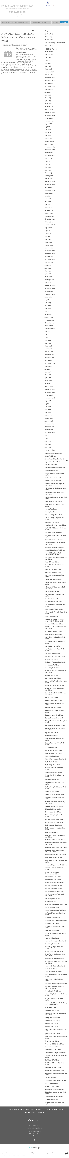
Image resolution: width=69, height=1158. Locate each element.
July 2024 (48, 127)
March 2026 (48, 69)
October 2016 (49, 395)
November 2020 (50, 253)
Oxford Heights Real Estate (53, 857)
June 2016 (48, 406)
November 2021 (50, 219)
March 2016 (48, 415)
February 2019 (49, 314)
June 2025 (48, 95)
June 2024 (48, 129)
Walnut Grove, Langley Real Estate (55, 1052)
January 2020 (49, 282)
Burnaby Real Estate (51, 509)
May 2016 (48, 409)
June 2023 (48, 164)
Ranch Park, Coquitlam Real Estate (55, 910)
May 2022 (48, 202)
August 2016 (48, 401)
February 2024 (49, 141)
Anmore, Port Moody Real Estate (55, 467)
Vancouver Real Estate (52, 1041)
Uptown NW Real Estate (52, 1034)
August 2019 (48, 297)
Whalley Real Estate (51, 1077)
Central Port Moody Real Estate (54, 547)
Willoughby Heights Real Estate (54, 1089)
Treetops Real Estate (51, 1023)
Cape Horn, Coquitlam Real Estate (55, 525)
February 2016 (49, 418)
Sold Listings (49, 45)
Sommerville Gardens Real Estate (55, 966)
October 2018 (49, 326)
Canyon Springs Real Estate (53, 515)
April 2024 (48, 135)
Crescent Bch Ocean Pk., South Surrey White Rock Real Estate (54, 620)
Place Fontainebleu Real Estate (54, 882)
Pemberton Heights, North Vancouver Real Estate (53, 873)
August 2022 (49, 193)
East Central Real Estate (52, 646)
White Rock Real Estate (52, 1083)
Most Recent (49, 52)
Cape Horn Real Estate (52, 522)
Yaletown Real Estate (51, 1099)
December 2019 (50, 285)
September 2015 (50, 432)
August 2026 (49, 54)
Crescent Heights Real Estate (54, 624)
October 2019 (49, 291)
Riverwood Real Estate (52, 923)
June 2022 (48, 199)
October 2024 (49, 118)
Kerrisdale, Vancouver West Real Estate (16, 45)
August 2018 (48, 331)
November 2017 (50, 357)
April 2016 (48, 412)
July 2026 (48, 57)
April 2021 (48, 239)
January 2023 (49, 178)
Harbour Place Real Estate (53, 707)
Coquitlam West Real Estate (53, 602)
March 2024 (48, 138)
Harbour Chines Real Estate (53, 700)
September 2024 (50, 121)
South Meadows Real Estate (53, 972)
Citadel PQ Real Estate (52, 562)
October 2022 (49, 187)
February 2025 (49, 106)
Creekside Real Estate (51, 616)
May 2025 (48, 98)
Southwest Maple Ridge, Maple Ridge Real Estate (54, 987)
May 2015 (48, 444)
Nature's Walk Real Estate (53, 809)
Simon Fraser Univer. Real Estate (54, 958)
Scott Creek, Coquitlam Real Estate (55, 941)
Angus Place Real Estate (52, 462)
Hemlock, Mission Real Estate (54, 715)
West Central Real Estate (52, 1060)
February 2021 (49, 245)
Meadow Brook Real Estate (53, 772)
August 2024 (49, 124)
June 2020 (48, 268)
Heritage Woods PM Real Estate (55, 725)
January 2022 (49, 213)
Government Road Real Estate (54, 685)
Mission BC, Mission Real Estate (54, 794)
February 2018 (49, 349)
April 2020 (48, 274)
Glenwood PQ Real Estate (53, 678)
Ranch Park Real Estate (52, 907)
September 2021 (50, 225)
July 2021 (47, 230)
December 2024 (50, 112)
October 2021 (49, 222)
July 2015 (47, 438)
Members (41, 1112)
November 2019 (50, 288)
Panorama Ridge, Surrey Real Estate (56, 865)
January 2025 (49, 109)
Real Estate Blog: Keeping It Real (55, 42)
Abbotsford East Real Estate (53, 453)
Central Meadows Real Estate (54, 540)
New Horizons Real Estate (53, 812)
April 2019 (48, 308)
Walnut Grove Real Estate (53, 1050)
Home (9, 1109)
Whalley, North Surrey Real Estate (55, 1080)
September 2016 (50, 398)
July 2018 (47, 334)
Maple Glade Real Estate (52, 762)
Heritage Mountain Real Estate (54, 718)
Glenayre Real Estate (51, 675)
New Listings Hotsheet (33, 1109)
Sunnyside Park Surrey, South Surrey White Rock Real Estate (56, 1003)
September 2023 (50, 155)
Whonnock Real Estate (52, 1086)
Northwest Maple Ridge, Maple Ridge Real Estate (54, 851)
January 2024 (49, 144)
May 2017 (48, 375)
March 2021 (48, 242)
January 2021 (49, 248)
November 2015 (50, 427)
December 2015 (49, 424)
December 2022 (50, 181)
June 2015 (48, 441)
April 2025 (48, 101)
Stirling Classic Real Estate (53, 991)
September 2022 (50, 190)
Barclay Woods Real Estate (53, 478)
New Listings (49, 37)
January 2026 (49, 75)
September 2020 (50, 259)
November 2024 (50, 115)
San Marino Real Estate (52, 931)
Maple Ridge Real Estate (52, 765)
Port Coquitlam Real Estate (53, 885)
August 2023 (49, 158)
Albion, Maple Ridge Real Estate (54, 459)
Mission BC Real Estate (52, 791)
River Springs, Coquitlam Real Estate (56, 920)
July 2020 (48, 265)
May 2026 (48, 63)
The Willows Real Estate (52, 1020)
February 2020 (49, 279)
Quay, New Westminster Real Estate (56, 904)
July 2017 (47, 369)
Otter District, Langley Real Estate (55, 854)
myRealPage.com (34, 1148)
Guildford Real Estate (51, 697)
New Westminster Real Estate (54, 819)
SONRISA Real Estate (51, 969)
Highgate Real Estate (51, 733)
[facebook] (17, 17)
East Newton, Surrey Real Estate (55, 656)
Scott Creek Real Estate (52, 938)
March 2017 (48, 380)
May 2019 (48, 305)
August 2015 (48, 435)
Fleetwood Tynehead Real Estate (55, 662)
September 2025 (50, 86)
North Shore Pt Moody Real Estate (55, 840)
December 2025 (50, 77)
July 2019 (47, 300)
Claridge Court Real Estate (53, 569)
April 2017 (48, 378)
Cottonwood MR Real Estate (54, 609)
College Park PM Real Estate (53, 579)
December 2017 (49, 354)
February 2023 (49, 176)
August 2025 (49, 89)
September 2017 (50, 363)
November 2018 (50, 323)
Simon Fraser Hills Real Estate (54, 951)
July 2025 (47, 92)
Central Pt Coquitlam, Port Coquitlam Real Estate (53, 553)
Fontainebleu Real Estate (52, 665)
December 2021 (49, 216)
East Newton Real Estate (52, 653)
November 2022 (50, 184)
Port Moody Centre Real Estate (54, 891)
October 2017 (49, 360)
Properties (18, 1109)
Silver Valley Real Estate (52, 944)
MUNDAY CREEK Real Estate (54, 806)
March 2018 (48, 346)
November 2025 (50, 80)
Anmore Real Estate (51, 465)
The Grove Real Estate (52, 1010)
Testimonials (30, 1112)
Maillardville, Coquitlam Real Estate (55, 759)
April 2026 (48, 66)
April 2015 (48, 447)
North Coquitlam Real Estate (53, 825)
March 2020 (48, 277)
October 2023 (49, 153)
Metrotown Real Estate (52, 779)
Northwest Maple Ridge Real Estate (56, 847)
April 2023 (48, 170)
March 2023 (48, 173)
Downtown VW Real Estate (53, 631)
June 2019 (48, 303)
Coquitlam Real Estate (52, 591)
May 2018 (48, 340)
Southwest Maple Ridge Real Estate (56, 983)
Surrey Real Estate (50, 1007)
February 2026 (49, 72)
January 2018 (49, 352)
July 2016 (47, 404)
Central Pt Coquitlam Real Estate (55, 550)
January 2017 (49, 386)
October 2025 (49, 83)
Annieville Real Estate (51, 470)
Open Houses (49, 40)
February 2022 (49, 210)
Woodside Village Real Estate (54, 1096)
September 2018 (50, 329)
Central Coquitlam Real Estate (54, 532)
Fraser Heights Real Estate (53, 668)
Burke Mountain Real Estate (53, 501)
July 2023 (47, 161)
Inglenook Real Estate (51, 735)
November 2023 (50, 150)
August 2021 (48, 228)
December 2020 (50, 251)
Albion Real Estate (50, 456)
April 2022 (48, 204)
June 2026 (48, 60)
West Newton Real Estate (53, 1067)
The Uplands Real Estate (52, 1017)
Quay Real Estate (50, 901)
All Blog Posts (49, 34)
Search (64, 22)
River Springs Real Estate (52, 917)
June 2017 (48, 372)
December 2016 (50, 389)
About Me (57, 1109)
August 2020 (49, 262)
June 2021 (48, 233)
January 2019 (49, 317)
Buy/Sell (48, 1109)
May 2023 (48, 167)
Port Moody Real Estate (52, 898)
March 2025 (48, 103)
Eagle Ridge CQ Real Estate (53, 634)
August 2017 (48, 366)
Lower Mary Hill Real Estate (53, 753)
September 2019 (50, 294)
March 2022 (48, 207)
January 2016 (49, 421)
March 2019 (48, 311)
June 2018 (48, 337)
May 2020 (48, 271)
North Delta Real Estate (52, 832)
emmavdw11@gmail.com (17, 15)
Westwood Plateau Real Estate (54, 1070)
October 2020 (49, 256)
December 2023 (50, 147)
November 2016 (50, 392)
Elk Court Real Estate (51, 659)
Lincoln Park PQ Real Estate (53, 750)
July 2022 (47, 196)
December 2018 (50, 320)
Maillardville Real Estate (52, 756)
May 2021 (48, 236)
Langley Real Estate (51, 747)
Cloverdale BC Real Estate (53, 572)
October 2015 (49, 429)
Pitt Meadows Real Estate (53, 877)
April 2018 (48, 343)
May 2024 (48, 132)
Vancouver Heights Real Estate (54, 1044)
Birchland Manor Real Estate (53, 481)
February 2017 (49, 383)
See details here (21, 52)
